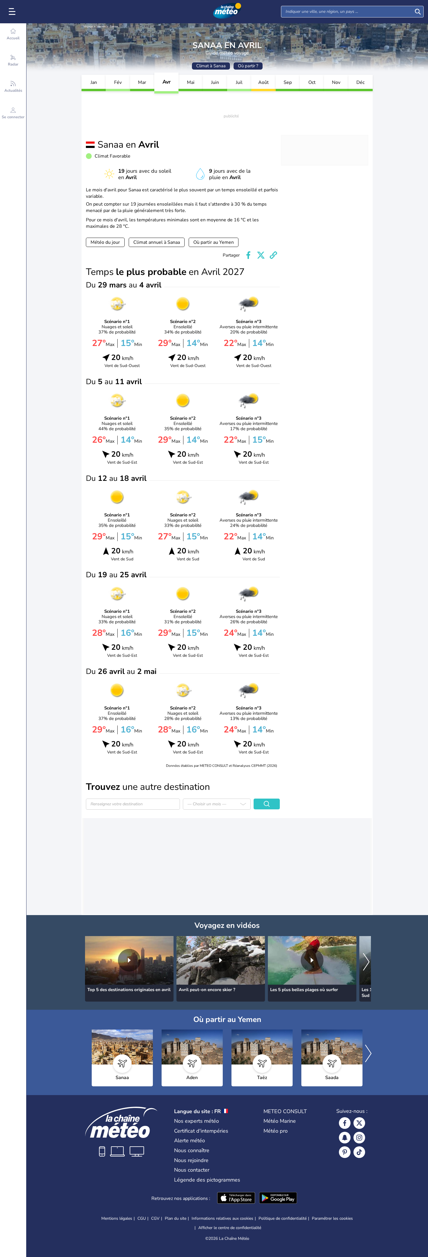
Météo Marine (279, 1120)
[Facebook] (345, 1123)
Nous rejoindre (191, 1160)
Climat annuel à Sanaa (156, 242)
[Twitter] (359, 1123)
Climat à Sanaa (211, 66)
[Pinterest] (345, 1152)
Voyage (88, 26)
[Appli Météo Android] (278, 1198)
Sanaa (114, 26)
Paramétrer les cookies (332, 1218)
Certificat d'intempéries (201, 1130)
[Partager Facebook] (248, 255)
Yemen (101, 26)
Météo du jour (105, 242)
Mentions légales (116, 1218)
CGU (141, 1218)
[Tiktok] (359, 1152)
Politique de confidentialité (283, 1218)
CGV (155, 1218)
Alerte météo (189, 1140)
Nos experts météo (196, 1120)
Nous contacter (191, 1169)
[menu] (13, 11)
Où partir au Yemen (213, 242)
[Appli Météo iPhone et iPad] (236, 1198)
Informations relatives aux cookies (222, 1218)
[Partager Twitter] (261, 255)
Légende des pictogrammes (207, 1179)
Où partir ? (248, 66)
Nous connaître (191, 1150)
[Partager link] (273, 255)
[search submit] (418, 11)
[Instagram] (359, 1137)
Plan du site (175, 1218)
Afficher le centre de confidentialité (229, 1228)
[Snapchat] (345, 1137)
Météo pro (275, 1130)
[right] (366, 962)
